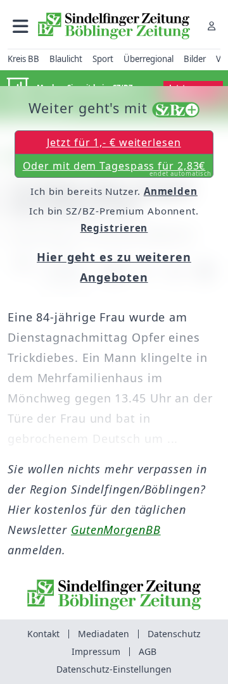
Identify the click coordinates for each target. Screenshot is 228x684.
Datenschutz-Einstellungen (114, 669)
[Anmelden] (211, 25)
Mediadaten (103, 634)
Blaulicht (65, 59)
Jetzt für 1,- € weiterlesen (113, 142)
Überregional (149, 59)
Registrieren (114, 227)
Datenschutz (174, 634)
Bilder (195, 59)
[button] (20, 26)
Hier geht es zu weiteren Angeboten (114, 267)
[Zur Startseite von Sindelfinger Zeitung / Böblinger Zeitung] (114, 26)
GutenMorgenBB (116, 529)
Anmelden (171, 191)
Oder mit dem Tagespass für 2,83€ (117, 168)
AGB (147, 651)
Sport (102, 59)
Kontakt (43, 634)
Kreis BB (23, 59)
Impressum (96, 651)
